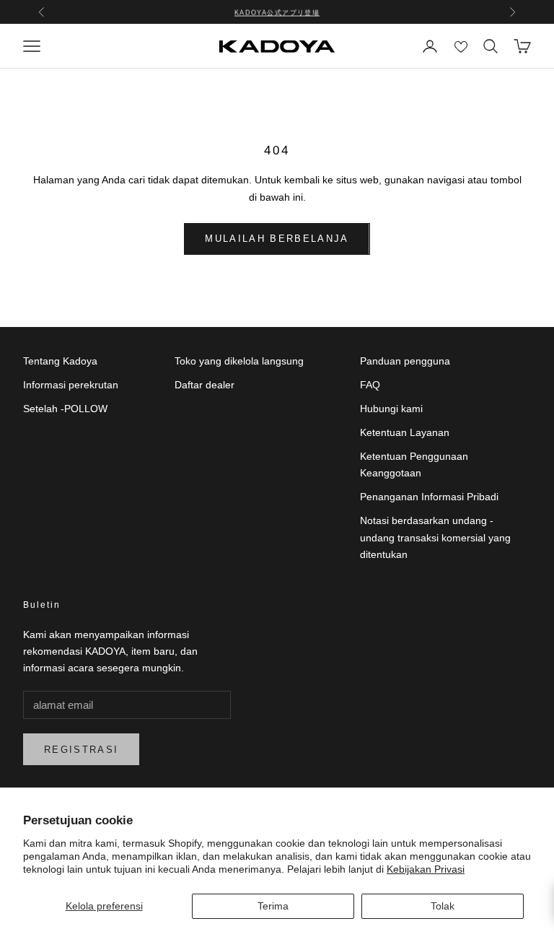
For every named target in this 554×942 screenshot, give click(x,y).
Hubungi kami (391, 408)
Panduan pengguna (405, 361)
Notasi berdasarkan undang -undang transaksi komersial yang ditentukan (435, 537)
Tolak (442, 906)
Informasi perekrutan (70, 385)
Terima (273, 906)
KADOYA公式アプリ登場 (277, 11)
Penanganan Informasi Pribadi (429, 496)
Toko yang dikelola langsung (239, 361)
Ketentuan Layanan (404, 432)
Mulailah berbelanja (276, 238)
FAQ (370, 385)
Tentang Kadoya (60, 361)
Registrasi (81, 749)
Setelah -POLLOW (65, 408)
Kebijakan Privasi (426, 869)
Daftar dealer (204, 385)
